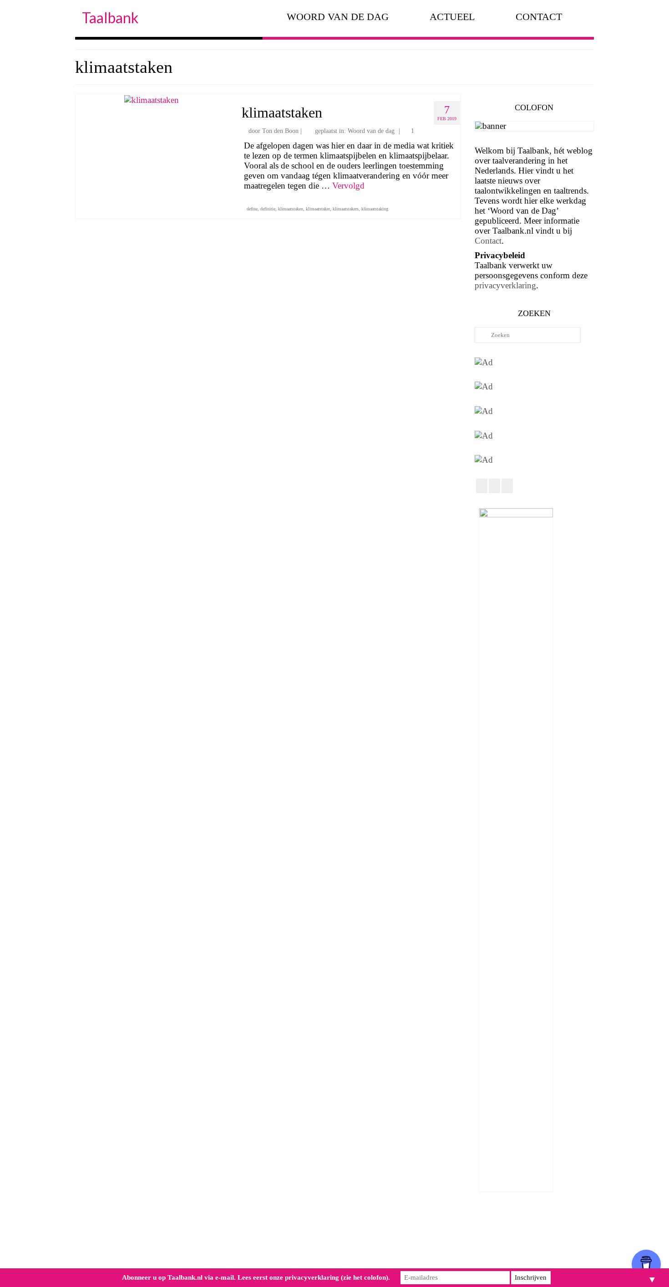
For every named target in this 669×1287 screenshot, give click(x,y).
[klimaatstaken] (151, 99)
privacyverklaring (505, 285)
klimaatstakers (346, 208)
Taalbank (110, 17)
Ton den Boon (280, 131)
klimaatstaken (290, 208)
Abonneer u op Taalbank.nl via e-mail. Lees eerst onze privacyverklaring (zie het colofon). (256, 1277)
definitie (267, 208)
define (252, 208)
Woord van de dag (371, 131)
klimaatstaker (318, 208)
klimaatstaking (374, 208)
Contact (488, 240)
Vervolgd (348, 185)
